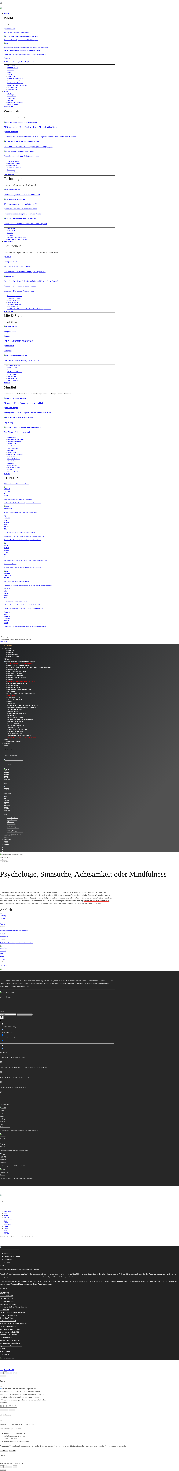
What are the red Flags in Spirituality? (20, 719)
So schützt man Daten (15, 709)
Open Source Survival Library (11, 1346)
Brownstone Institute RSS (9, 1332)
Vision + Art (11, 376)
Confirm (12, 1450)
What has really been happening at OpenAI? (15, 1077)
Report (11, 1410)
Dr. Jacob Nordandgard (15, 83)
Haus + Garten (12, 367)
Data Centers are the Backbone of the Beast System (25, 223)
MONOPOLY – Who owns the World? (13, 1057)
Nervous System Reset (15, 721)
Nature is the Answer (14, 673)
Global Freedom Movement (16, 713)
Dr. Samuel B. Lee (13, 467)
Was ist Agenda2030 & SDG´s (17, 725)
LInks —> (10, 822)
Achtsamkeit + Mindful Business (83, 895)
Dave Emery (11, 463)
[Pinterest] (4, 847)
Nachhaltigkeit (12, 165)
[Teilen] (5, 1466)
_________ (10, 70)
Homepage (8, 1259)
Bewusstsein (11, 437)
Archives (2, 926)
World (6, 13)
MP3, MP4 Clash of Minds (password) (14, 1324)
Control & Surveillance (15, 78)
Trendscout (11, 170)
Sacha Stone (11, 96)
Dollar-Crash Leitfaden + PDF (17, 729)
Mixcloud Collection (14, 834)
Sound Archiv (12, 378)
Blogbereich (4, 1310)
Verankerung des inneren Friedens (19, 735)
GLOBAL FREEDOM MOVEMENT (12, 1312)
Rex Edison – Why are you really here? (20, 432)
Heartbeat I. (11, 824)
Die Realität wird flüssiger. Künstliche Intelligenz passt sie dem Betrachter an (26, 47)
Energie (10, 233)
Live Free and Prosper (8, 1304)
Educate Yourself (13, 711)
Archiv (6, 842)
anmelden (7, 1262)
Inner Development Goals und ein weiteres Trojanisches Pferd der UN (24, 1067)
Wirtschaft (8, 107)
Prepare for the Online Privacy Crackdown (22, 707)
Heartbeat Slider (13, 828)
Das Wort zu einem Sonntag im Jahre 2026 (21, 360)
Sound (6, 745)
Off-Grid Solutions (7, 1298)
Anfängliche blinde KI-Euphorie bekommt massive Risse (27, 413)
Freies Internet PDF (14, 669)
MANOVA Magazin (13, 723)
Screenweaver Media (18, 1236)
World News (11, 65)
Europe (9, 72)
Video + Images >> (7, 997)
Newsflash (10, 652)
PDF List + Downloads (8, 1321)
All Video (10, 94)
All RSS (2, 1349)
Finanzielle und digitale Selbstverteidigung (21, 156)
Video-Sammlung (6, 1296)
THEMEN (7, 474)
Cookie (6, 837)
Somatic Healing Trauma (15, 731)
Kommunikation (12, 370)
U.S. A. (9, 74)
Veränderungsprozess (14, 296)
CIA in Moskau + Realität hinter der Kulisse (16, 484)
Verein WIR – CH (13, 727)
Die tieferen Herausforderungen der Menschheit (23, 403)
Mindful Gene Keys (7, 1301)
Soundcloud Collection (15, 832)
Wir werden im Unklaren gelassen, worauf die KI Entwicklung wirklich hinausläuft (28, 585)
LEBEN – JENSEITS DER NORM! (18, 341)
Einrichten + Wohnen (14, 372)
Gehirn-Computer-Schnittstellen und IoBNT (22, 194)
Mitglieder (4, 1288)
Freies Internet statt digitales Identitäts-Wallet (22, 214)
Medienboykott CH (13, 697)
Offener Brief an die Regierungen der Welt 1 (22, 705)
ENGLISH (6, 844)
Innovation (11, 228)
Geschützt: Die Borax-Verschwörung (19, 291)
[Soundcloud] (4, 849)
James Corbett (12, 89)
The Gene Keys (12, 448)
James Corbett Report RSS (10, 1329)
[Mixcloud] (4, 851)
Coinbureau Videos (14, 741)
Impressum (7, 839)
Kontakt (6, 1228)
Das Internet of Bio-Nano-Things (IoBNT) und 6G (24, 271)
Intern (6, 841)
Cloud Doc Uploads (7, 1318)
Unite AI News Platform (9, 1326)
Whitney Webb (12, 87)
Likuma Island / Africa (15, 717)
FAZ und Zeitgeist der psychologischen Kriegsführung (19, 532)
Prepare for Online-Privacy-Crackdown (14, 1307)
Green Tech (11, 230)
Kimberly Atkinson (13, 459)
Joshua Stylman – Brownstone (17, 85)
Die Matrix (10, 701)
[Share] (5, 1372)
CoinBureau (11, 98)
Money (6, 739)
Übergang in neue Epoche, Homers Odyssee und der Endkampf (22, 567)
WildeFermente (12, 685)
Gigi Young (8, 422)
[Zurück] (1, 1470)
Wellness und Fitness (14, 304)
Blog (6, 658)
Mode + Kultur (12, 374)
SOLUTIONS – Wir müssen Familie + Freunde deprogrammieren (29, 309)
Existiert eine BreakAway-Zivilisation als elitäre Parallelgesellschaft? (23, 608)
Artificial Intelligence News (16, 237)
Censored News (12, 654)
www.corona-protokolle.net (10, 1340)
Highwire (7, 743)
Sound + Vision (12, 446)
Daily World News (13, 656)
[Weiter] (4, 1470)
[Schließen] (1, 1373)
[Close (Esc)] (0, 1386)
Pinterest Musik (12, 472)
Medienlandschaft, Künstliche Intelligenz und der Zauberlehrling (22, 503)
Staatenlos (11, 703)
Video (6, 91)
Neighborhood (10, 331)
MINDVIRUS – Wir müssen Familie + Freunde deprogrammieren (29, 667)
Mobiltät (10, 235)
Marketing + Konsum (14, 167)
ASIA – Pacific (12, 76)
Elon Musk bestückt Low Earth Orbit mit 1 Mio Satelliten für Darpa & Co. (25, 560)
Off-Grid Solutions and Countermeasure (21, 693)
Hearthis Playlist (7, 793)
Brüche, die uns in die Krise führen (96, 901)
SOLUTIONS (7, 659)
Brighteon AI (11, 715)
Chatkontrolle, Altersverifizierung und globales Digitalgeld (28, 146)
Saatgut (10, 679)
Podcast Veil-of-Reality (15, 102)
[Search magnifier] (2, 1017)
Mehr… (100, 903)
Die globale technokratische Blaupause (13, 1087)
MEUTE (5, 783)
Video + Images (12, 380)
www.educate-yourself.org (10, 1343)
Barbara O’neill (12, 306)
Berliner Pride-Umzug (10, 564)
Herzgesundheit (10, 262)
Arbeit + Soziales (13, 302)
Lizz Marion (11, 461)
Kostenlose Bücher (13, 687)
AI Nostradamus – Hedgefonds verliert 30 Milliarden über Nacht (30, 127)
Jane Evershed (12, 465)
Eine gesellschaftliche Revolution (19, 689)
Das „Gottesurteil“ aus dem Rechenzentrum (16, 581)
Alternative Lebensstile (15, 733)
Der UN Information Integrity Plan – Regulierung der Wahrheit (22, 62)
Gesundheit (8, 241)
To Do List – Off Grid (14, 699)
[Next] (4, 1376)
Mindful (7, 383)
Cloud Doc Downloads (8, 1315)
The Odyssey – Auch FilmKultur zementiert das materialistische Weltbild (25, 54)
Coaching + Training (14, 298)
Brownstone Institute (14, 81)
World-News (8, 648)
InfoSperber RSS (6, 1337)
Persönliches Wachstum (15, 439)
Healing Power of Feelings (16, 677)
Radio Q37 (11, 830)
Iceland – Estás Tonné (8, 764)
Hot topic (10, 650)
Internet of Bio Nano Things (17, 239)
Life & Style (8, 311)
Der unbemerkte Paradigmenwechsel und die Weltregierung (21, 40)
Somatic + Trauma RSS (8, 1335)
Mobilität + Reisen (13, 365)
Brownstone (8, 1219)
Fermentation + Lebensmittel (17, 683)
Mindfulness (3, 860)
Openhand (10, 469)
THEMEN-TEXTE (12, 68)
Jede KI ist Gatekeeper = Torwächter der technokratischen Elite (22, 604)
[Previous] (1, 1376)
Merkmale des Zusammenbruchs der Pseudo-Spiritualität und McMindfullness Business (40, 137)
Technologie (9, 174)
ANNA (5, 814)
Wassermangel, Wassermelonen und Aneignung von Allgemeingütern (24, 536)
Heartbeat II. (11, 826)
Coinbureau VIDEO (13, 163)
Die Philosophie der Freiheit (17, 671)
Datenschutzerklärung (12, 1256)
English (6, 1234)
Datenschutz (8, 835)
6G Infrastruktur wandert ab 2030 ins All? (21, 204)
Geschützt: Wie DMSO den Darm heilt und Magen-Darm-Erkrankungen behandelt (38, 281)
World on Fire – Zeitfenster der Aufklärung (16, 32)
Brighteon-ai (4, 1354)
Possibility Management (15, 675)
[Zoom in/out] (15, 1373)
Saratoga (10, 100)
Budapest (7, 350)
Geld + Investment (13, 161)
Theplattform (5, 1351)
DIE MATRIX (4, 1293)
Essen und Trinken (13, 300)
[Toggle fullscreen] (9, 1373)
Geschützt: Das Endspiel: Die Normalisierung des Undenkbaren (22, 540)
